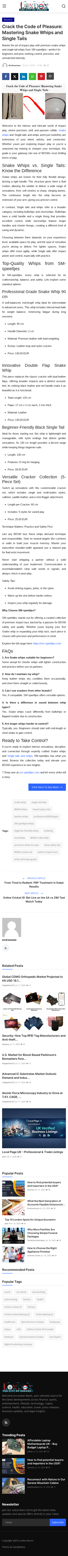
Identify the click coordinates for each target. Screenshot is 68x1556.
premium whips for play (26, 845)
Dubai (7, 1329)
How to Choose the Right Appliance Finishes (42, 1250)
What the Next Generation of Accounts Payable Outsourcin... (46, 1202)
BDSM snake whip (39, 837)
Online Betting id (44, 1314)
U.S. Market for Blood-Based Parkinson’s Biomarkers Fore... (29, 1056)
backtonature (33, 1487)
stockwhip (19, 837)
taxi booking (38, 1292)
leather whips (21, 816)
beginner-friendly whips (26, 830)
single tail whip (39, 802)
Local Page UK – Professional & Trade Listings (32, 1152)
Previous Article (36, 878)
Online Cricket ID (13, 1306)
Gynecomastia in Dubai (31, 1336)
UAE (19, 1329)
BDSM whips (20, 809)
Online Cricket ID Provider (40, 1329)
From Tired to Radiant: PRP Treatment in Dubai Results (34, 884)
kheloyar (8, 1336)
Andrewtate (9, 940)
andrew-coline (33, 1255)
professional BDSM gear (46, 816)
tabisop (5, 1044)
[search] (63, 6)
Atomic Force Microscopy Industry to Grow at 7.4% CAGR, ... (32, 1095)
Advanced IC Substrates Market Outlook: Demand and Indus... (29, 1075)
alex (4, 1156)
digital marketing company (18, 1344)
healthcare (9, 1321)
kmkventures (33, 1208)
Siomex (30, 1189)
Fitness (31, 1306)
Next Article (32, 893)
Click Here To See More (45, 787)
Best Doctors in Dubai (32, 1321)
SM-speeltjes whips (24, 823)
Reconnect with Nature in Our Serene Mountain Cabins (46, 1481)
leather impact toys (48, 852)
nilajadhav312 (8, 985)
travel (7, 1292)
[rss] (6, 1422)
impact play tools (41, 809)
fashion (27, 1299)
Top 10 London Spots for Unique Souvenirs (30, 1219)
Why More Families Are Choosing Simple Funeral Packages (42, 1233)
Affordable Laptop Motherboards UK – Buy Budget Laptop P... (42, 1444)
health (40, 1299)
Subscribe (58, 1522)
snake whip (20, 802)
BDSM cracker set (23, 852)
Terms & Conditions (13, 1547)
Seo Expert (55, 1336)
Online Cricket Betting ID (17, 1314)
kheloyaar (55, 1321)
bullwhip (48, 830)
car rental (21, 1292)
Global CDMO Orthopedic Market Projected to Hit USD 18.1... (32, 978)
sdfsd (29, 1451)
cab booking (10, 1299)
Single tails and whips (20, 755)
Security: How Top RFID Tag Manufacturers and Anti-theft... (34, 1037)
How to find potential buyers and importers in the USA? (44, 1184)
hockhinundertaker (36, 1240)
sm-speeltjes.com (29, 772)
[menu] (4, 6)
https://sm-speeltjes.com (46, 643)
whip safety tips (52, 845)
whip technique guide (25, 859)
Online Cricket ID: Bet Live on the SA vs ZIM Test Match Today (34, 899)
